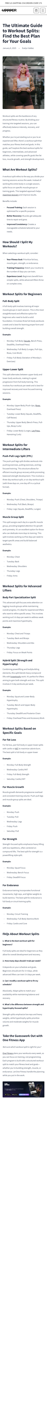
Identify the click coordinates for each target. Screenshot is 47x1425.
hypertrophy (15, 676)
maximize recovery (11, 194)
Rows (37, 405)
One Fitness (8, 1053)
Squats (27, 341)
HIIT (16, 748)
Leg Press (36, 430)
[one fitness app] (23, 1089)
